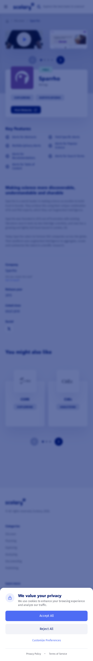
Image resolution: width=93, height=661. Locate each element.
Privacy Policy (33, 653)
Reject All (46, 629)
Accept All (47, 616)
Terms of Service (58, 653)
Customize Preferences (46, 640)
